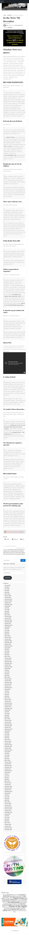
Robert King (5, 554)
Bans (25, 894)
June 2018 (7, 755)
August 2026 (7, 585)
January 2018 (8, 763)
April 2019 (7, 737)
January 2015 (8, 826)
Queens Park (7, 343)
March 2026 (7, 594)
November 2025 (8, 600)
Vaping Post (6, 910)
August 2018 (7, 751)
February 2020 (8, 720)
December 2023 (8, 640)
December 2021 (8, 682)
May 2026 (7, 590)
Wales (15, 554)
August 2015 (7, 814)
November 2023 (8, 642)
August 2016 (7, 793)
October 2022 (8, 665)
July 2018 (7, 753)
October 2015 (8, 810)
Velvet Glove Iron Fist (15, 910)
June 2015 (7, 817)
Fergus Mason (5, 901)
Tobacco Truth (7, 909)
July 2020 (7, 711)
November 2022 (8, 663)
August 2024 (7, 626)
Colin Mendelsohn (9, 898)
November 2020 (8, 704)
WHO (21, 910)
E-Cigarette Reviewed (14, 551)
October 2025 (8, 602)
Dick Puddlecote (20, 549)
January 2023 (8, 659)
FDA (25, 900)
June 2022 (7, 672)
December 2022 (8, 661)
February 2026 (8, 595)
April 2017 (7, 779)
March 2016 (7, 801)
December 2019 (8, 724)
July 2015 (7, 815)
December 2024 (8, 620)
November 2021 (8, 684)
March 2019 (7, 739)
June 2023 (7, 651)
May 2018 (7, 756)
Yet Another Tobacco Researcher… (14, 409)
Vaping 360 (15, 909)
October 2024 (8, 623)
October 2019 (8, 727)
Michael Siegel (18, 552)
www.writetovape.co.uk (10, 155)
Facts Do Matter (20, 900)
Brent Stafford (12, 895)
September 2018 (8, 750)
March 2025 (7, 614)
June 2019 (7, 734)
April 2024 (7, 633)
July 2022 (7, 670)
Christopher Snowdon (9, 897)
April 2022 (7, 675)
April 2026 (7, 592)
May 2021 (7, 694)
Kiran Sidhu (6, 904)
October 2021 (8, 685)
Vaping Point (10, 554)
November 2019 (8, 725)
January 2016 (8, 805)
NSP (3, 906)
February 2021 (8, 699)
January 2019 (8, 743)
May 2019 (7, 736)
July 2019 (7, 732)
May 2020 (7, 715)
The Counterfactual (7, 908)
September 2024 (8, 625)
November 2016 (8, 788)
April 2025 (7, 613)
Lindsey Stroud (11, 904)
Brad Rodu (6, 896)
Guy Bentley (24, 901)
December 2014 (8, 827)
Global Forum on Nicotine (16, 901)
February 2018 (8, 762)
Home (5, 15)
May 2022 (7, 673)
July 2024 (7, 628)
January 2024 (8, 639)
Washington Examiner (20, 554)
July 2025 (7, 607)
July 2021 (7, 691)
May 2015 (7, 819)
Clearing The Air (19, 897)
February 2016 (8, 803)
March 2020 (7, 718)
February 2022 (8, 678)
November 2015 (8, 808)
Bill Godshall (10, 549)
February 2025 (8, 616)
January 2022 (8, 680)
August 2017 (7, 772)
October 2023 (8, 644)
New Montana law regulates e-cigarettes (12, 444)
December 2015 (8, 807)
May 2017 (7, 777)
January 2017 (8, 784)
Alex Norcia (5, 894)
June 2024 (7, 630)
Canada (15, 549)
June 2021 (7, 692)
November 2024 (8, 621)
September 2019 (8, 729)
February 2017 (8, 782)
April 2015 (7, 820)
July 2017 (7, 774)
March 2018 (7, 760)
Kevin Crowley (23, 902)
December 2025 (8, 599)
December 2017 (8, 765)
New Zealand (24, 905)
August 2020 (7, 710)
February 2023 (8, 658)
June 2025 (7, 609)
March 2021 (7, 698)
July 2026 (7, 587)
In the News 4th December (10, 546)
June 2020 (7, 713)
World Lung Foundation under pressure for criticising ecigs (13, 505)
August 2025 (7, 606)
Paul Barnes (7, 906)
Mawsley (22, 904)
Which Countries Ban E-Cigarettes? (11, 270)
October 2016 (8, 789)
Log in (2, 1)
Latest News (9, 15)
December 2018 (8, 744)
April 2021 (7, 696)
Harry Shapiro (4, 902)
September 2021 (8, 687)
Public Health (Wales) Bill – (12, 241)
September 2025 (8, 604)
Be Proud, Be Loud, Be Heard (12, 121)
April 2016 (7, 800)
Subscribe (7, 577)
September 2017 (8, 770)
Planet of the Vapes (18, 906)
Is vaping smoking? (9, 377)
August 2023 (7, 647)
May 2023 (7, 652)
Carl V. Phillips (22, 895)
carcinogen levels (15, 432)
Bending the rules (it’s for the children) (12, 165)
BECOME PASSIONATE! (13, 82)
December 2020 (8, 703)
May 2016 (7, 798)
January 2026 (8, 597)
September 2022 (8, 666)
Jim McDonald (13, 902)
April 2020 (7, 717)
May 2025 (7, 611)
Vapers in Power (10, 137)
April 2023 (7, 654)
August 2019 (7, 730)
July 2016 (7, 794)
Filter (10, 901)
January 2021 (8, 701)
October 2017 (8, 769)
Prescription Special (20, 548)
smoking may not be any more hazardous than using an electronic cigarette (14, 426)
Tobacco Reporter (21, 908)
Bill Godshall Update (10, 474)
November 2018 (8, 746)
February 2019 (8, 741)
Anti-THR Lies (16, 894)
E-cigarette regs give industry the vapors (13, 311)
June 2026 (7, 588)
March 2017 (7, 781)
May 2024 (7, 632)
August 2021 (7, 689)
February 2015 (8, 824)
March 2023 (7, 656)
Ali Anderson (10, 894)
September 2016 (8, 791)
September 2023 (8, 646)
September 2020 (8, 708)
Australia (21, 894)
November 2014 (8, 829)
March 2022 (7, 677)
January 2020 (8, 722)
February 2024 (8, 637)
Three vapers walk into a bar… (13, 202)
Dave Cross (19, 898)
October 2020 (8, 706)
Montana (23, 552)
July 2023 (7, 649)
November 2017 (8, 767)
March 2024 (7, 635)
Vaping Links (22, 909)
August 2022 (7, 668)
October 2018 (8, 748)
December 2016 (8, 786)
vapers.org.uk (15, 930)
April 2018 (7, 758)
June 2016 (7, 796)
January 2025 (8, 618)
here (5, 146)
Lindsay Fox (12, 552)
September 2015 (8, 812)
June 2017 (7, 775)
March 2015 (7, 822)
